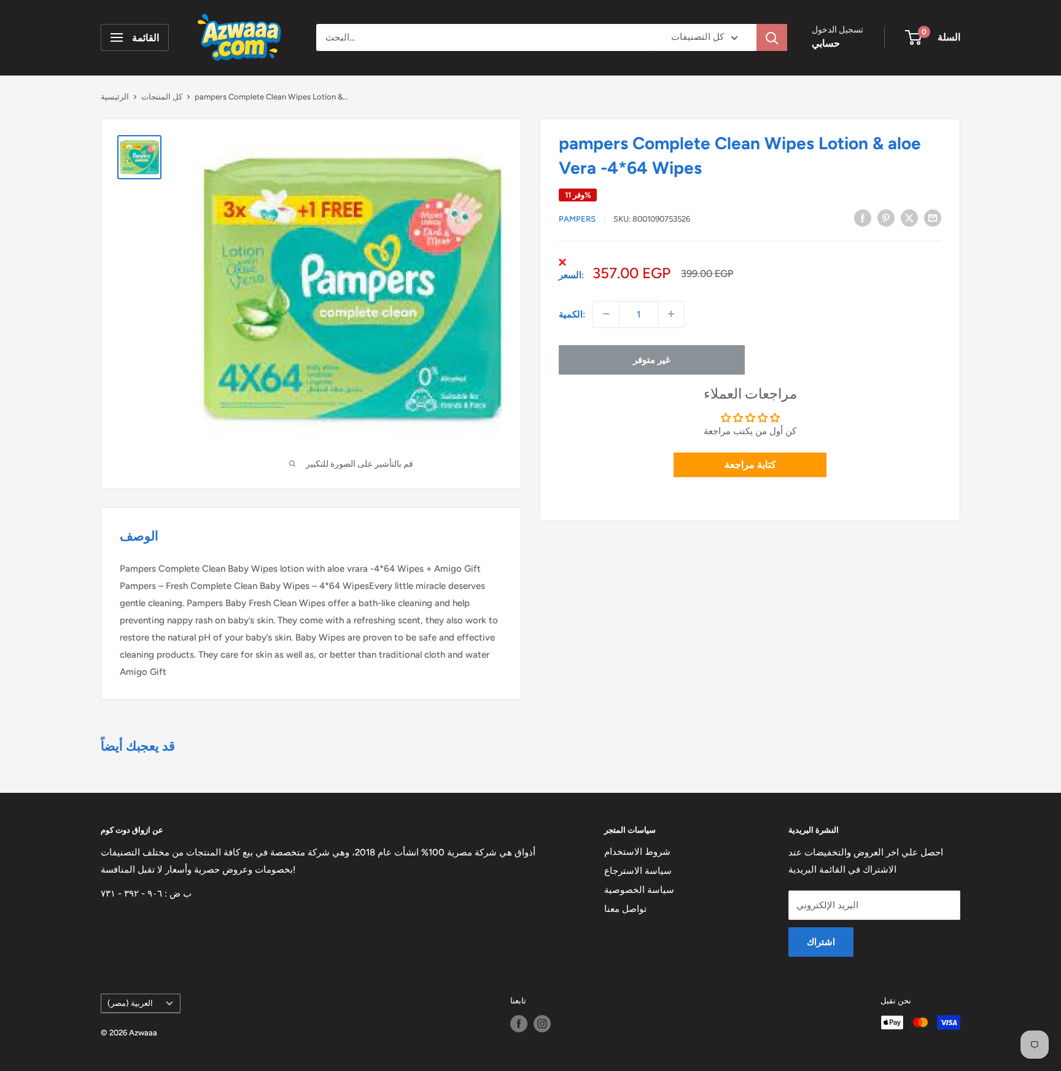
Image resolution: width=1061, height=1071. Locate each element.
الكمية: (572, 313)
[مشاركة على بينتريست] (886, 218)
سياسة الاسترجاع (638, 870)
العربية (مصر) (130, 1003)
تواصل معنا (625, 908)
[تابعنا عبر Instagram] (542, 1023)
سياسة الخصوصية (639, 889)
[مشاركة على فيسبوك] (862, 218)
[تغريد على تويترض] (909, 218)
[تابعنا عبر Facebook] (518, 1023)
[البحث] (771, 37)
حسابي (826, 43)
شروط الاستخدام (637, 851)
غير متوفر (651, 359)
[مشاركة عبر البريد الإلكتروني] (932, 218)
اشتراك (821, 942)
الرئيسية (115, 96)
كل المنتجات (161, 96)
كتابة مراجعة (750, 464)
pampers (577, 219)
